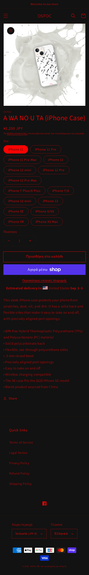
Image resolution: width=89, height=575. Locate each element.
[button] (6, 16)
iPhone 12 (55, 160)
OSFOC (33, 566)
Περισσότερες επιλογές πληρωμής (44, 280)
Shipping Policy (20, 484)
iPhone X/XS (44, 211)
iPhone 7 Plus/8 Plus (24, 191)
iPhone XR (16, 222)
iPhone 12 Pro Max (22, 180)
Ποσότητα (10, 232)
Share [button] (13, 398)
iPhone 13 (50, 201)
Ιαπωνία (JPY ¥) (26, 534)
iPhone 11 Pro (45, 149)
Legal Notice (18, 453)
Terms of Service (21, 442)
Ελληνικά (61, 534)
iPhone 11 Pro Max (22, 160)
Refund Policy (19, 473)
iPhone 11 (15, 149)
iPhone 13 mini (19, 201)
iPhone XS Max (47, 222)
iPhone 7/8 (60, 191)
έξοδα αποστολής (17, 133)
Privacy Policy (19, 463)
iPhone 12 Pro (54, 170)
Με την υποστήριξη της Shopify (52, 566)
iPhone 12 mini (19, 170)
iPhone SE (16, 211)
